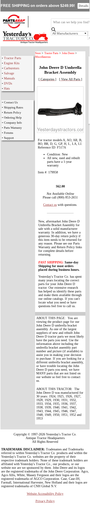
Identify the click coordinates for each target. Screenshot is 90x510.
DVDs (8, 83)
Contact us (50, 205)
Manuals (9, 78)
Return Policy (12, 112)
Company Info (13, 122)
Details (83, 6)
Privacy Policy (45, 501)
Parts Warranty (13, 127)
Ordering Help (13, 117)
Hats (7, 88)
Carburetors (11, 68)
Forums (8, 132)
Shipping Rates (13, 107)
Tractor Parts (12, 58)
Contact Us (11, 102)
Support (9, 138)
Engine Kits (11, 63)
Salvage (9, 73)
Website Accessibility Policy (45, 493)
